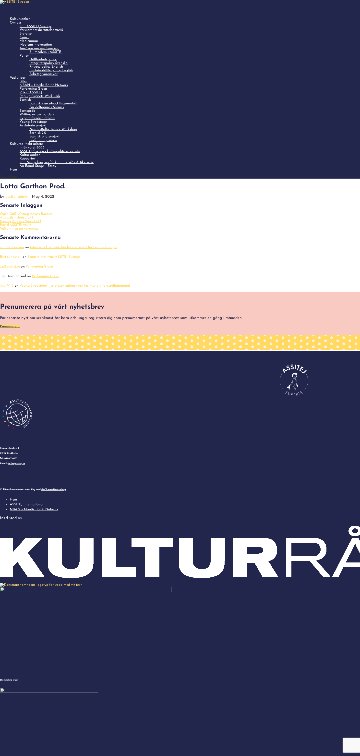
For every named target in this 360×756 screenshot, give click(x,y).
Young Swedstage (33, 122)
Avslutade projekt (33, 125)
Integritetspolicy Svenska (48, 63)
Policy (24, 56)
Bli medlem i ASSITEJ (45, 52)
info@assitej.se (16, 464)
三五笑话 (7, 286)
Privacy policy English (46, 67)
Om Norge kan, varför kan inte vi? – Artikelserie (57, 162)
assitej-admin (16, 197)
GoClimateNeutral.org (53, 489)
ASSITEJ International (27, 504)
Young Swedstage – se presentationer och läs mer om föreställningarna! (75, 286)
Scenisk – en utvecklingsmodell (53, 103)
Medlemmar (29, 41)
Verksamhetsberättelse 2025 (41, 30)
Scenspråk (27, 111)
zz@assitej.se (10, 266)
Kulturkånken (30, 155)
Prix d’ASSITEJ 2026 (15, 225)
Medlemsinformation (36, 45)
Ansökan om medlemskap (39, 48)
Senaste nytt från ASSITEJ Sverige (53, 257)
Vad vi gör (17, 78)
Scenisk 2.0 (37, 133)
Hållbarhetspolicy (43, 59)
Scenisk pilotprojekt (44, 136)
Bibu (23, 81)
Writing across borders (37, 114)
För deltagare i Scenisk (46, 107)
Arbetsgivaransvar (43, 74)
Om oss (16, 22)
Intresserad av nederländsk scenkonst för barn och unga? (73, 247)
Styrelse (26, 34)
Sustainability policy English (51, 70)
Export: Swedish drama (37, 118)
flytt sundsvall (11, 257)
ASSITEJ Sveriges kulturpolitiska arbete (50, 151)
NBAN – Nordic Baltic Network (44, 85)
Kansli (24, 37)
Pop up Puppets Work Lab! (20, 221)
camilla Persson (12, 247)
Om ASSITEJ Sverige (35, 26)
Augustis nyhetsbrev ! (16, 217)
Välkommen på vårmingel (19, 229)
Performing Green (33, 89)
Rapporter (27, 158)
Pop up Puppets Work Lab (40, 96)
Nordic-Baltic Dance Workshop (53, 129)
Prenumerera (10, 326)
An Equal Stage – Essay (38, 166)
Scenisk (25, 100)
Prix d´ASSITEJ (31, 92)
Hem (13, 169)
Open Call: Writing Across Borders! (26, 214)
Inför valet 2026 (32, 147)
